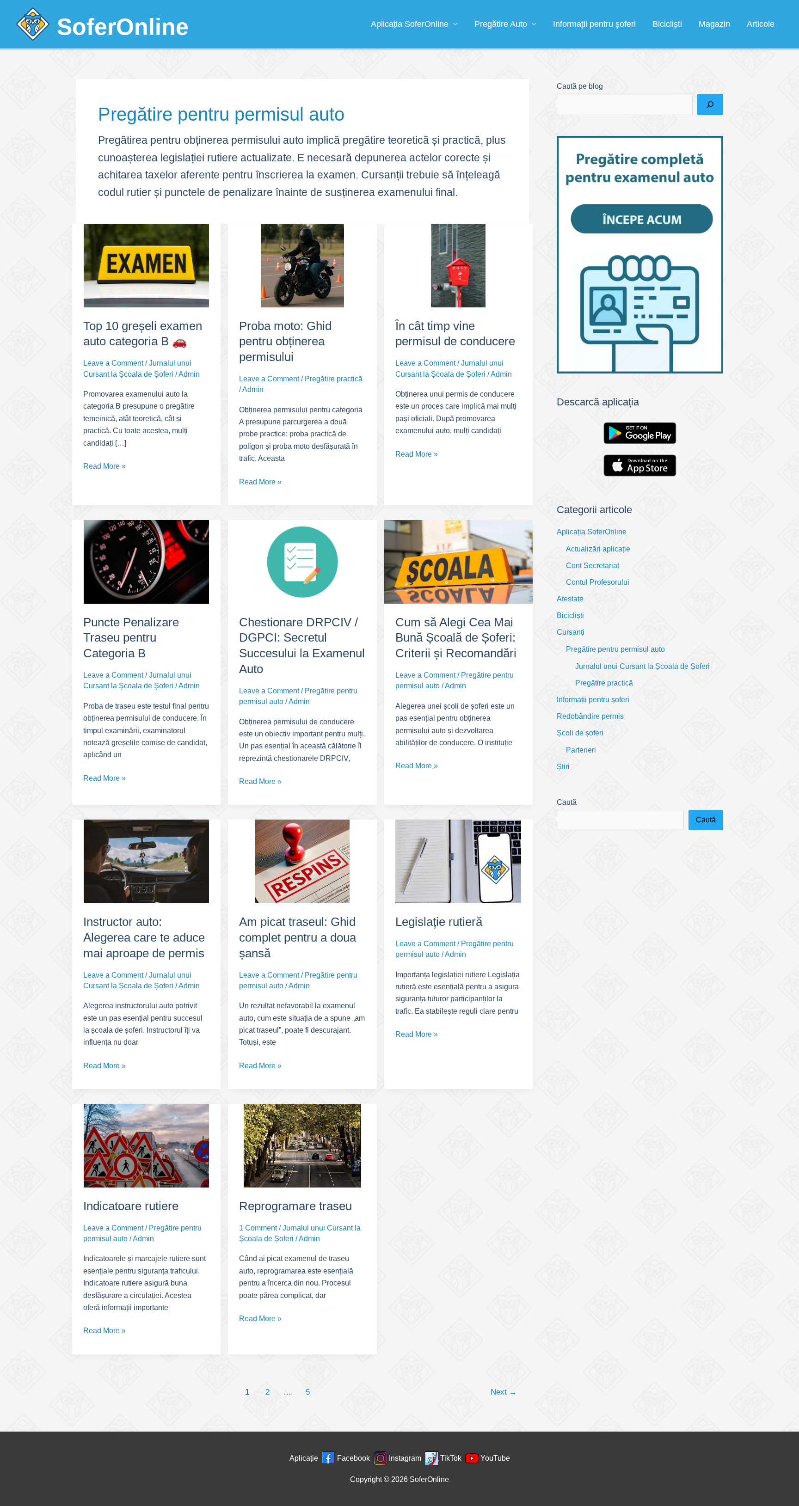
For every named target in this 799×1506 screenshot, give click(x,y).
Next (504, 1392)
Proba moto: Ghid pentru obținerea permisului (285, 341)
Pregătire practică (334, 379)
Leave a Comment (113, 363)
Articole (760, 24)
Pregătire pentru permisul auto (615, 649)
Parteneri (581, 750)
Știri (563, 767)
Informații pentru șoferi (594, 24)
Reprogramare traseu (295, 1206)
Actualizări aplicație (598, 549)
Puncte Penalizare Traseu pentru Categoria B (131, 638)
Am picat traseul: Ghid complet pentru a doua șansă (297, 937)
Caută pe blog (580, 86)
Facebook (353, 1458)
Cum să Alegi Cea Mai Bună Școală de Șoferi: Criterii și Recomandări (455, 638)
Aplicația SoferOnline (410, 24)
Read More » (104, 467)
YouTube (495, 1458)
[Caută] (710, 104)
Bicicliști (667, 24)
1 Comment (258, 1228)
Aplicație (303, 1458)
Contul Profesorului (597, 582)
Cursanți (570, 632)
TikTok (450, 1458)
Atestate (570, 599)
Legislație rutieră (438, 922)
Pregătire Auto (500, 24)
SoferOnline (123, 27)
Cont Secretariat (592, 565)
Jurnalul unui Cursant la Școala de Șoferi (642, 666)
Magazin (714, 24)
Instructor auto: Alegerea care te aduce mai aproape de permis (144, 937)
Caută (567, 802)
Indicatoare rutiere (130, 1206)
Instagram (405, 1458)
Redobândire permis (590, 716)
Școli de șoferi (580, 733)
